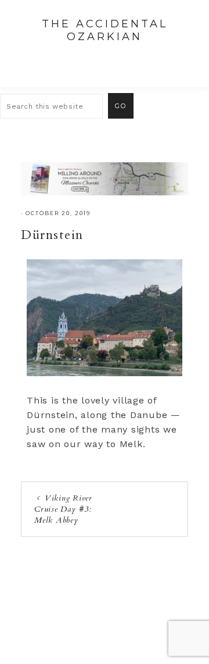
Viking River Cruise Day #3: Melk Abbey (63, 509)
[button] (186, 59)
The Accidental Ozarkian (105, 30)
